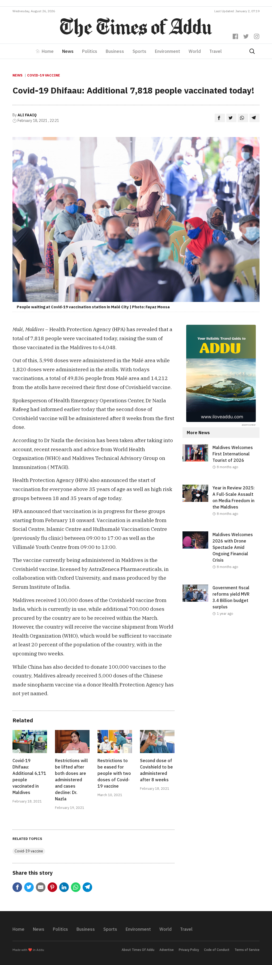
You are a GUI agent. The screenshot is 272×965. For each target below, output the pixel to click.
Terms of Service (247, 950)
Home (48, 51)
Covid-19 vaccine (43, 75)
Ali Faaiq (27, 115)
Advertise (166, 950)
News (68, 51)
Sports (139, 51)
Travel (215, 51)
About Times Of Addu (138, 950)
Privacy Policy (189, 950)
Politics (89, 51)
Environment (167, 51)
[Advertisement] (221, 671)
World (195, 51)
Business (115, 51)
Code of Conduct (217, 950)
